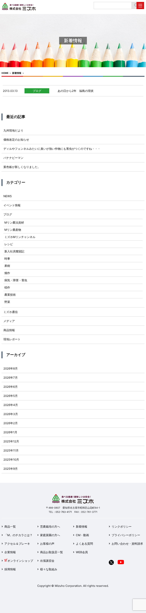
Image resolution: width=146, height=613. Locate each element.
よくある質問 (84, 543)
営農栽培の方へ (50, 526)
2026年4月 (10, 405)
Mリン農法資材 (14, 222)
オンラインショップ (20, 561)
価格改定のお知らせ (16, 139)
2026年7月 (10, 377)
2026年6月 (10, 386)
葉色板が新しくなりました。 (21, 167)
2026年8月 (10, 368)
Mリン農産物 (12, 230)
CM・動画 (82, 535)
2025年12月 (11, 441)
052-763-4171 (64, 512)
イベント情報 (12, 205)
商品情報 (9, 330)
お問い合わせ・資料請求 (127, 543)
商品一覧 (10, 526)
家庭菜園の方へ (50, 535)
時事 (7, 258)
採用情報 (10, 569)
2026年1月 (10, 432)
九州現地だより (13, 130)
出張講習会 (47, 561)
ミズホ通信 (10, 312)
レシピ (8, 244)
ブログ (37, 91)
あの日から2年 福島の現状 (76, 91)
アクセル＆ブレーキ (17, 543)
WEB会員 (82, 552)
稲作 (7, 287)
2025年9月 (10, 468)
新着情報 (16, 73)
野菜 (7, 302)
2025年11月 (11, 450)
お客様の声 (47, 543)
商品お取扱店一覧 (51, 552)
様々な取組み (48, 569)
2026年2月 (10, 423)
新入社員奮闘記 (14, 251)
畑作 (7, 273)
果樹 (7, 266)
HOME (5, 73)
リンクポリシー (122, 526)
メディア (9, 321)
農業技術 (10, 294)
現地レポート (12, 339)
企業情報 (10, 552)
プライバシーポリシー (126, 535)
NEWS (7, 196)
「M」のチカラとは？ (18, 535)
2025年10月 (11, 459)
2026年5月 (10, 396)
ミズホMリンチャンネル (19, 237)
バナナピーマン (13, 158)
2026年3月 (10, 414)
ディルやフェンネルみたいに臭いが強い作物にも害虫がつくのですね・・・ (51, 148)
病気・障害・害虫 (15, 280)
